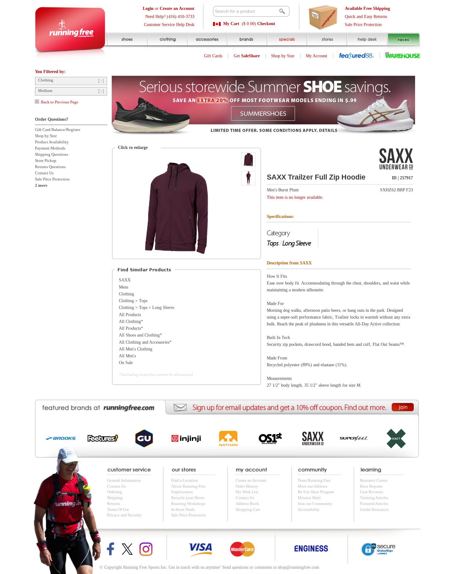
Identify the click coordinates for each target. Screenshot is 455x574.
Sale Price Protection (363, 24)
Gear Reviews (371, 492)
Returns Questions (50, 167)
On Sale (126, 362)
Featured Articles (374, 504)
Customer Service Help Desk (169, 24)
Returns (113, 504)
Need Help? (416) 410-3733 (169, 16)
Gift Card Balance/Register (57, 130)
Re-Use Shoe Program (316, 492)
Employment (182, 492)
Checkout (266, 23)
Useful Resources (374, 509)
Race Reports (371, 486)
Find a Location (184, 480)
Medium (45, 91)
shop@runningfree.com (298, 567)
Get (247, 56)
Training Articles (374, 498)
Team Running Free (314, 480)
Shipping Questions (51, 154)
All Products (130, 314)
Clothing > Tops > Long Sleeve (146, 307)
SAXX (125, 280)
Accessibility (309, 509)
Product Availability (52, 142)
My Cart (231, 23)
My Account (316, 56)
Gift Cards (213, 56)
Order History (247, 486)
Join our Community (315, 504)
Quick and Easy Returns (366, 16)
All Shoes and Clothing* (140, 335)
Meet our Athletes (312, 486)
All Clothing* (131, 321)
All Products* (131, 328)
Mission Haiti (309, 498)
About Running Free (188, 486)
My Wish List (247, 492)
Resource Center (374, 480)
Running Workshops (188, 504)
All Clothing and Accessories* (145, 342)
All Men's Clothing (135, 349)
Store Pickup (45, 161)
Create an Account (251, 480)
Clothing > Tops (133, 300)
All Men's (127, 356)
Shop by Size (282, 56)
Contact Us (44, 173)
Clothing (45, 80)
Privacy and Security (124, 515)
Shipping (115, 498)
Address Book (247, 504)
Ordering (114, 492)
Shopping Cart (248, 509)
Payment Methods (50, 148)
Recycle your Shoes (187, 498)
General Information (124, 480)
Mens (123, 287)
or (168, 8)
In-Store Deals (183, 509)
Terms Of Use (118, 509)
